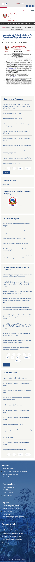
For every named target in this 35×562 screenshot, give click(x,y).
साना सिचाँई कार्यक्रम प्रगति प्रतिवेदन (13, 517)
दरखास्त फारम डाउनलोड (9, 437)
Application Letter (8, 495)
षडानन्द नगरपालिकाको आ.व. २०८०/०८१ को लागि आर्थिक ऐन (17, 145)
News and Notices (9, 468)
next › (20, 168)
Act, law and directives (10, 474)
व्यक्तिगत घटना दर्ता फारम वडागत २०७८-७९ (13, 424)
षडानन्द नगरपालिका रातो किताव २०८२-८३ (13, 113)
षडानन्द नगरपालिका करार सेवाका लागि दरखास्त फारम (15, 378)
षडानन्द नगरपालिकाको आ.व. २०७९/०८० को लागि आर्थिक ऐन (17, 158)
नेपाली (22, 3)
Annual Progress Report (11, 506)
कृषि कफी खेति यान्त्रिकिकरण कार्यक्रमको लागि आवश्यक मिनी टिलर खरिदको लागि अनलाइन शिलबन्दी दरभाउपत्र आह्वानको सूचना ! (17, 317)
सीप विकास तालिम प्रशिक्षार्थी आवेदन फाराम (13, 405)
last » (28, 168)
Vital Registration (8, 487)
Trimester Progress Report (11, 508)
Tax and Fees (7, 477)
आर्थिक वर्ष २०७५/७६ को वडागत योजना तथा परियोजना (15, 243)
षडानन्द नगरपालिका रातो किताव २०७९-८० (13, 163)
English (17, 3)
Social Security (8, 490)
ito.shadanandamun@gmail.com (11, 536)
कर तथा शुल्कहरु (6, 184)
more (6, 172)
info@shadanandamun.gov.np (10, 530)
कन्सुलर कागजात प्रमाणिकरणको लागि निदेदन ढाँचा (14, 449)
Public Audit (6, 514)
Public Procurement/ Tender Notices (15, 471)
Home (4, 27)
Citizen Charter (8, 493)
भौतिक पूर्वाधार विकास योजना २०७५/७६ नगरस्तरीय (14, 238)
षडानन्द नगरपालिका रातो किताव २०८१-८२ (13, 118)
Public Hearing (7, 511)
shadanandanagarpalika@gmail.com (12, 533)
